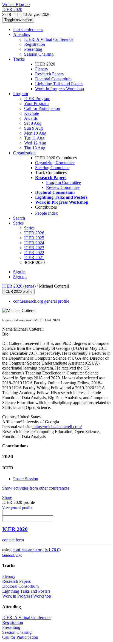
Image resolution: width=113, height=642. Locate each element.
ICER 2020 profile (18, 291)
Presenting (33, 49)
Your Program (36, 103)
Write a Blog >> (16, 4)
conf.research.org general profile (41, 301)
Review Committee (63, 187)
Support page (12, 555)
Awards (31, 118)
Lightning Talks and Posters (59, 83)
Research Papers (49, 74)
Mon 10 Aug (35, 133)
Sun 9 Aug (33, 128)
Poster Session (25, 478)
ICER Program (37, 98)
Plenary (41, 69)
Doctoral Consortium (53, 78)
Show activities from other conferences (35, 488)
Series (29, 228)
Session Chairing (38, 54)
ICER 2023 (34, 247)
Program (20, 93)
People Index (46, 213)
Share (7, 497)
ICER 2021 (34, 257)
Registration (34, 44)
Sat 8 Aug (32, 123)
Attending (21, 34)
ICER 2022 (34, 252)
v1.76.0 (52, 549)
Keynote (31, 113)
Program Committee (63, 182)
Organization (24, 152)
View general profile (17, 507)
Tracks (19, 59)
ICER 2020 (12, 286)
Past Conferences (28, 29)
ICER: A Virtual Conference (48, 39)
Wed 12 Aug (35, 143)
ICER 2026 (34, 233)
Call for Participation (42, 108)
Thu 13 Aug (34, 148)
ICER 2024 (34, 242)
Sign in (19, 271)
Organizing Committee (55, 162)
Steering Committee (52, 167)
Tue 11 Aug (34, 138)
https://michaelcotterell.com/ (57, 426)
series (29, 286)
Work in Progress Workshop (59, 88)
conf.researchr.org (28, 549)
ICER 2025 (34, 237)
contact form (13, 540)
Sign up (20, 276)
